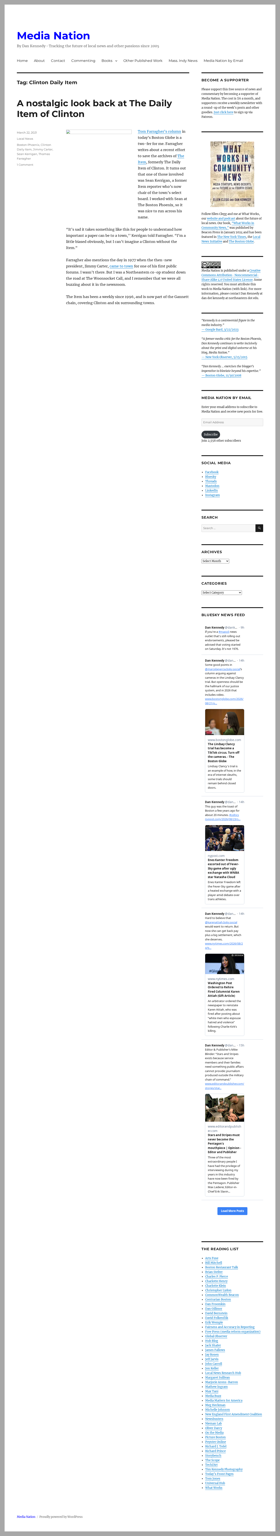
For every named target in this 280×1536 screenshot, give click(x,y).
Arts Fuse (211, 1258)
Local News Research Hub (223, 1373)
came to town (121, 266)
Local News (25, 138)
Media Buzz (213, 1396)
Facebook (212, 472)
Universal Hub (215, 1483)
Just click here (223, 112)
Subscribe (211, 434)
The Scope (212, 1460)
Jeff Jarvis (212, 1359)
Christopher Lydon (218, 1290)
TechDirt (211, 1465)
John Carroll (213, 1364)
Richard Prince (215, 1451)
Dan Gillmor (213, 1309)
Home (22, 61)
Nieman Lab (213, 1423)
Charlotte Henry (216, 1281)
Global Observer (216, 1336)
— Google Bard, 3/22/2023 (219, 329)
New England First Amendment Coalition (233, 1414)
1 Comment (25, 164)
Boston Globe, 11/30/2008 (223, 375)
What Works (213, 1488)
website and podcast (221, 218)
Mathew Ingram (216, 1387)
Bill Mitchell (213, 1263)
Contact (58, 61)
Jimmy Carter (42, 149)
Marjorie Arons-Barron (221, 1382)
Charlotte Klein (215, 1286)
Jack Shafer (213, 1345)
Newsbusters (214, 1419)
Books (107, 61)
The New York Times (231, 237)
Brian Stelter (214, 1272)
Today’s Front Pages (219, 1474)
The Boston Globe (241, 241)
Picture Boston (215, 1437)
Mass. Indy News (183, 61)
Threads (211, 481)
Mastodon (212, 486)
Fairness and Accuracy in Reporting (230, 1327)
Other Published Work (143, 61)
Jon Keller (212, 1368)
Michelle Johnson (217, 1410)
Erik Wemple (214, 1322)
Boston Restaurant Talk (221, 1267)
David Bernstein (216, 1313)
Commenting (83, 61)
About (39, 61)
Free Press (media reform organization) (233, 1332)
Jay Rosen (212, 1354)
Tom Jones (212, 1478)
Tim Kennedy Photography (224, 1469)
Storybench (213, 1456)
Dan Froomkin (215, 1304)
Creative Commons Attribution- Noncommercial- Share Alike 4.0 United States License (231, 275)
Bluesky (210, 477)
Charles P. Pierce (216, 1276)
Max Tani (211, 1391)
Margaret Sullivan (217, 1377)
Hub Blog (211, 1341)
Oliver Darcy (213, 1428)
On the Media (214, 1433)
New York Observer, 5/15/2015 (226, 357)
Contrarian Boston (218, 1299)
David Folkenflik (216, 1318)
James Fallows (215, 1350)
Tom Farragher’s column (159, 131)
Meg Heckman (215, 1405)
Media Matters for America (223, 1400)
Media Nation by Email (223, 61)
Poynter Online (215, 1442)
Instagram (212, 495)
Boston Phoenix (28, 144)
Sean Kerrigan (27, 154)
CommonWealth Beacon (222, 1295)
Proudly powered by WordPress (61, 1517)
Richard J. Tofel (215, 1446)
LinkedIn (211, 490)
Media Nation (53, 35)
